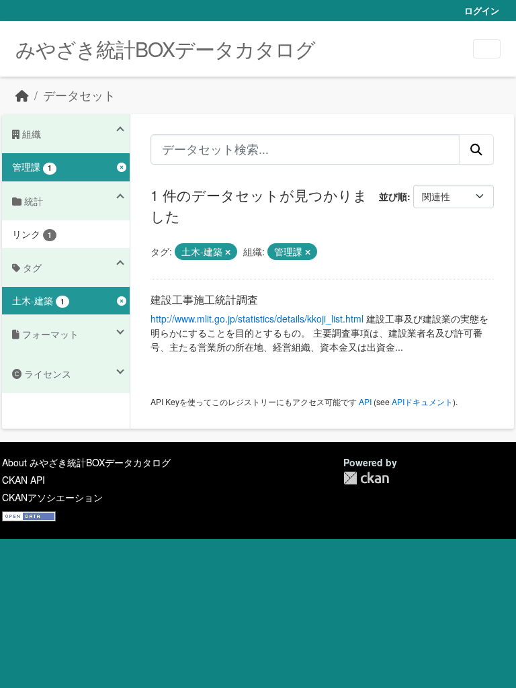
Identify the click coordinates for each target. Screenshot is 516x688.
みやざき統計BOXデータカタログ (165, 48)
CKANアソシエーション (52, 497)
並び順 (393, 196)
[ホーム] (22, 95)
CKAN (366, 478)
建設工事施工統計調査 (204, 299)
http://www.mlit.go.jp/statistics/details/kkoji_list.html (256, 318)
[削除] (227, 252)
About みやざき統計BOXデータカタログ (86, 462)
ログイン (481, 10)
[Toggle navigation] (487, 48)
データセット (79, 95)
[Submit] (476, 149)
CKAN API (23, 479)
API (365, 401)
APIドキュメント (422, 401)
